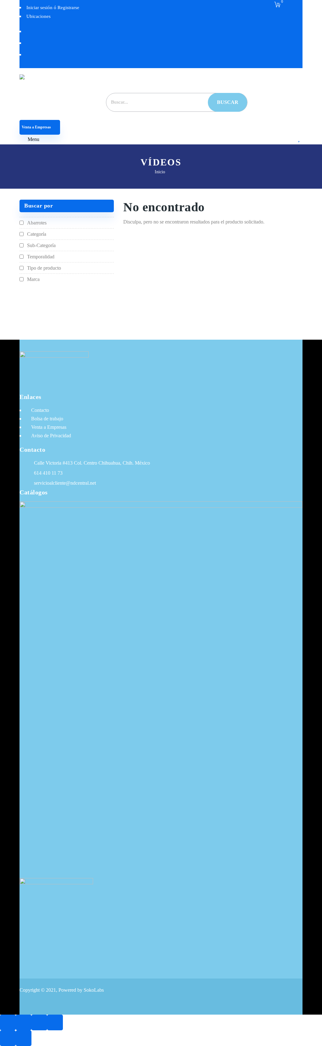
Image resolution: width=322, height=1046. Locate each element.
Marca (33, 279)
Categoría (36, 234)
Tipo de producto (44, 268)
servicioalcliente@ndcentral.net (65, 483)
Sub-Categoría (41, 245)
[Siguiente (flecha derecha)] (23, 1038)
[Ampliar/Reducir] (8, 1022)
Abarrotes (37, 222)
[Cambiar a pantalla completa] (23, 1022)
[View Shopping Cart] (277, 5)
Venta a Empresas (37, 127)
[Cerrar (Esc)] (55, 1022)
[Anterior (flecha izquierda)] (8, 1038)
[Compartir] (39, 1022)
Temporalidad (40, 256)
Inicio (160, 172)
